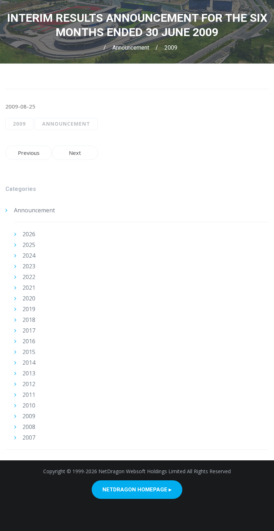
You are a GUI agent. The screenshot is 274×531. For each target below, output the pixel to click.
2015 (28, 352)
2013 (28, 373)
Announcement (130, 47)
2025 (28, 245)
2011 (28, 395)
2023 (28, 266)
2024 (28, 255)
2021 (28, 288)
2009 (170, 47)
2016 (28, 341)
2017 (28, 330)
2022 (28, 277)
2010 (28, 405)
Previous (29, 152)
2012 (28, 384)
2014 (28, 362)
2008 (28, 427)
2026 (28, 234)
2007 (28, 437)
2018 (28, 320)
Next (75, 152)
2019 (28, 309)
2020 (28, 298)
